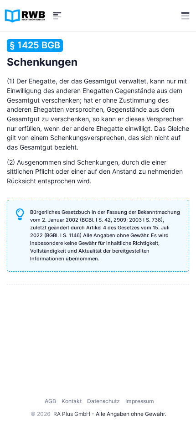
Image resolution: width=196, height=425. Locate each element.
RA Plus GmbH (71, 413)
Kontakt (72, 401)
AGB (50, 401)
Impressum (139, 401)
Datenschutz (103, 401)
